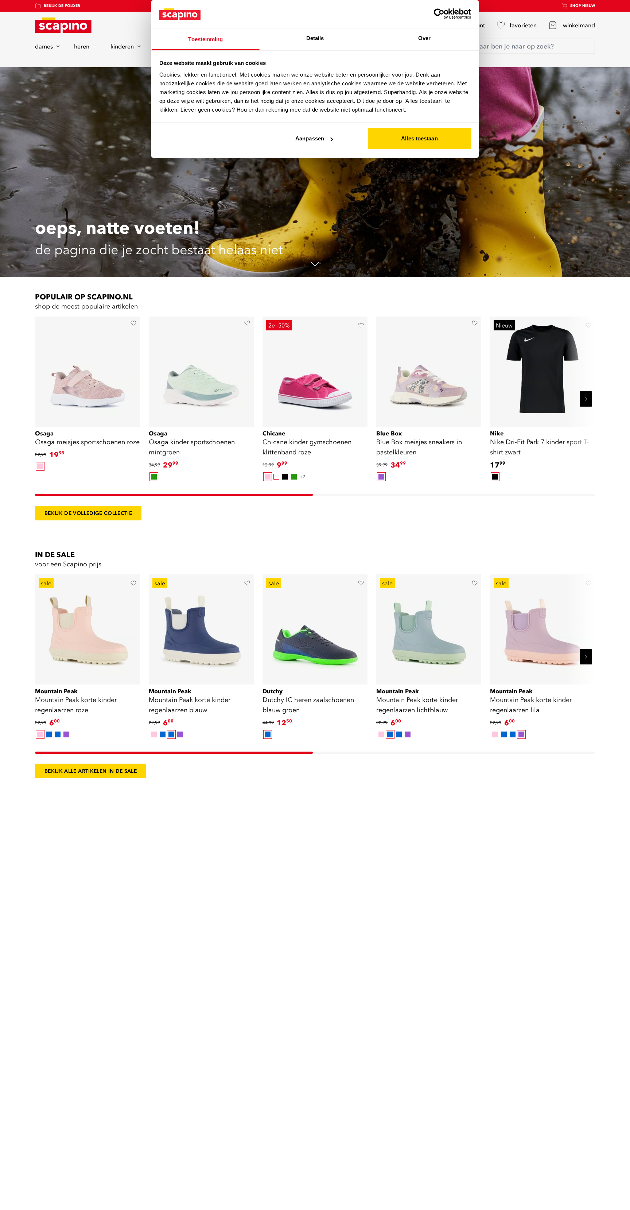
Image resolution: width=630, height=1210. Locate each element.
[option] (40, 466)
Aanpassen (309, 138)
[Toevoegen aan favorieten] (133, 323)
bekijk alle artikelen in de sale (90, 771)
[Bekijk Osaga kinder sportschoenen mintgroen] (201, 369)
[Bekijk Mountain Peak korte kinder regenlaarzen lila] (542, 627)
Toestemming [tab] (205, 39)
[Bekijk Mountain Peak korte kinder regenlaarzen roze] (87, 627)
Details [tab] (315, 38)
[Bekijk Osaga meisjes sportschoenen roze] (87, 369)
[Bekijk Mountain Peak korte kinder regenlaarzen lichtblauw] (429, 627)
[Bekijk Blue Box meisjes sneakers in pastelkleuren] (429, 369)
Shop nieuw (582, 5)
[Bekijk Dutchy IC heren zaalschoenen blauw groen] (315, 627)
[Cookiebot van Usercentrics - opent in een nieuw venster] (439, 13)
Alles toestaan (419, 138)
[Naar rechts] (586, 399)
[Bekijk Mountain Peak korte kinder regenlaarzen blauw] (201, 627)
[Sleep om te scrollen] (174, 495)
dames (44, 46)
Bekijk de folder (62, 5)
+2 (302, 476)
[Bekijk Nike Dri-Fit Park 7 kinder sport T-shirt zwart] (542, 369)
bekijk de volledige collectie (88, 513)
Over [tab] (424, 38)
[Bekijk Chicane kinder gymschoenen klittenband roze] (315, 369)
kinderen (122, 46)
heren (81, 46)
